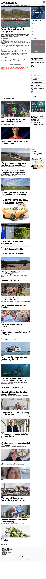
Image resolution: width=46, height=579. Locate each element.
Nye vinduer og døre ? (35, 122)
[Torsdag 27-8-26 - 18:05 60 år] (15, 472)
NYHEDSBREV (16, 5)
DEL (3, 38)
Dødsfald (33, 23)
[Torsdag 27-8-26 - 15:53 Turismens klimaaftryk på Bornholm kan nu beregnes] (15, 489)
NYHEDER (2, 117)
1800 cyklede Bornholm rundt (36, 82)
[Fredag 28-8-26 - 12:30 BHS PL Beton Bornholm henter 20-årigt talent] (15, 132)
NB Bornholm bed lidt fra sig (36, 75)
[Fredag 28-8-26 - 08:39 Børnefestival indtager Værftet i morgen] (15, 315)
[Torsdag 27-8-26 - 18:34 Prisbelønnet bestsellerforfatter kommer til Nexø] (15, 425)
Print (7, 38)
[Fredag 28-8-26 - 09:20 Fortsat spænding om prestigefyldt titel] (15, 289)
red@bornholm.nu (4, 554)
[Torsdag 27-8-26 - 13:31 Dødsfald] (15, 531)
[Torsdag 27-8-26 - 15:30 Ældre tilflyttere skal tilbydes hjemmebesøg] (15, 511)
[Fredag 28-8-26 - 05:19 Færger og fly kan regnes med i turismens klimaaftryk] (15, 348)
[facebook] (23, 556)
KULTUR (2, 322)
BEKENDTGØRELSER (24, 5)
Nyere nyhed (12, 64)
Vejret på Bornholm (38, 153)
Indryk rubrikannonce (35, 131)
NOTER (2, 247)
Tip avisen (42, 5)
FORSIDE (4, 5)
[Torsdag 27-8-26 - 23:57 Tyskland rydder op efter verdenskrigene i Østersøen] (15, 370)
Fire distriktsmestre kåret (36, 85)
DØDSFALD (32, 22)
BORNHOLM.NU (10, 5)
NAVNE (2, 479)
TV (29, 5)
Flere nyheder (33, 38)
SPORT (32, 61)
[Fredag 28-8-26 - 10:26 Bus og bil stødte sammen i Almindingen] (15, 263)
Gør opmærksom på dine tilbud (37, 129)
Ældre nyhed (19, 64)
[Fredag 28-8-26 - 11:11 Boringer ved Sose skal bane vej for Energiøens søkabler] (15, 154)
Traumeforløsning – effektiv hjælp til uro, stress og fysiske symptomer (37, 126)
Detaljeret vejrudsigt (38, 154)
